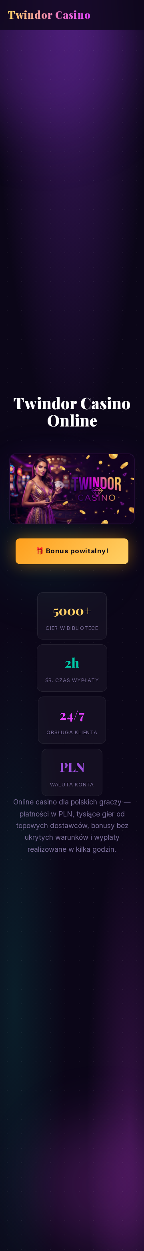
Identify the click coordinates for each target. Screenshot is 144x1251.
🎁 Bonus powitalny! (72, 551)
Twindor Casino (49, 14)
